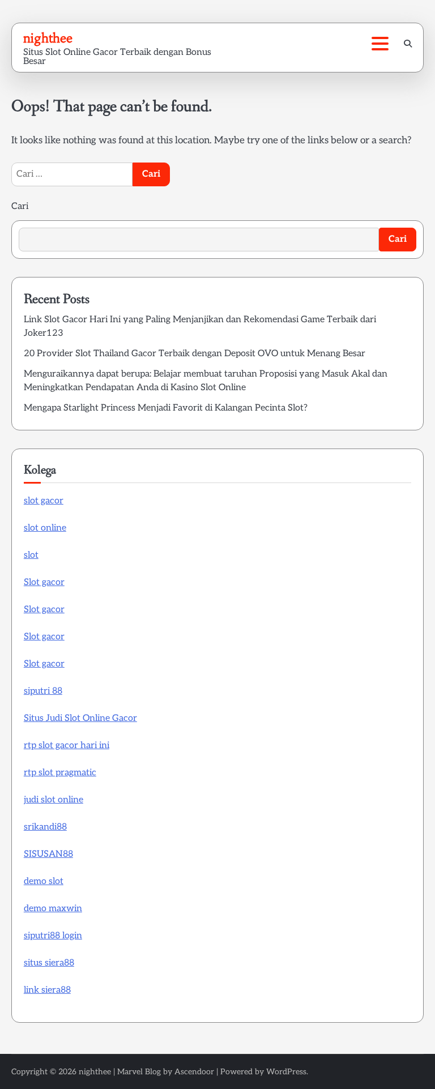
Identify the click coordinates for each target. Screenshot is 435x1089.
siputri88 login (53, 935)
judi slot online (53, 800)
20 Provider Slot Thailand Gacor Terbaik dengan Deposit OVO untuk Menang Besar (194, 353)
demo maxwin (53, 908)
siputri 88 (43, 691)
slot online (45, 528)
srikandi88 (45, 827)
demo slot (43, 881)
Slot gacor (44, 582)
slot (31, 555)
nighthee (47, 38)
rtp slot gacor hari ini (66, 745)
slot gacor (43, 501)
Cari (19, 206)
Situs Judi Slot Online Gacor (80, 718)
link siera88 (47, 990)
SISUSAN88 (48, 854)
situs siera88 (49, 963)
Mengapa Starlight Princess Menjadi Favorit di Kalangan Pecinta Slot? (166, 408)
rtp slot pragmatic (60, 772)
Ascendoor (194, 1072)
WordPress (286, 1072)
